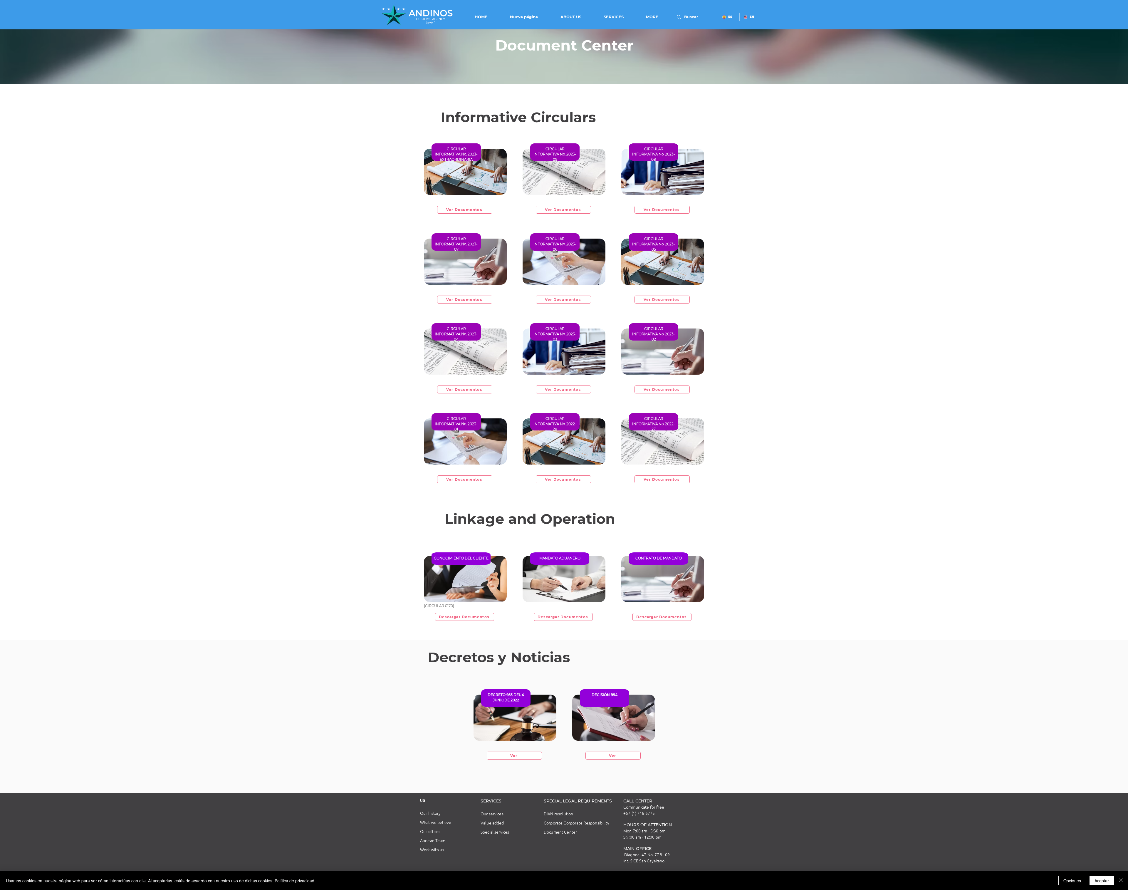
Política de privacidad (294, 881)
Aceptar (1102, 881)
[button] (564, 17)
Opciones (1072, 881)
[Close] (1120, 880)
